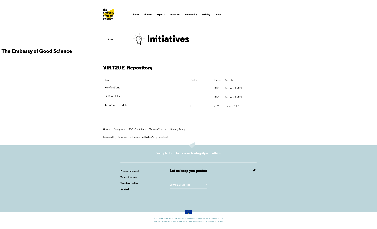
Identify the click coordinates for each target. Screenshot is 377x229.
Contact (124, 189)
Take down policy (129, 183)
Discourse (122, 137)
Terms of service (128, 177)
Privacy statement (129, 171)
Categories (119, 129)
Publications (112, 87)
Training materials (116, 105)
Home (106, 129)
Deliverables (112, 96)
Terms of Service (158, 129)
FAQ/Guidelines (137, 129)
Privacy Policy (177, 129)
